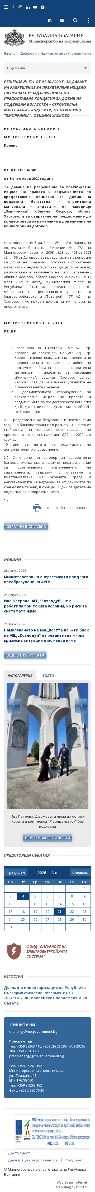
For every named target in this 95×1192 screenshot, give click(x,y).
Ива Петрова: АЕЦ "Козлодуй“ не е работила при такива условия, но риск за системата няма (45, 606)
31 (10, 927)
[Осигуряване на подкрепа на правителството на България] (53, 1131)
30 (84, 919)
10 (10, 904)
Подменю (16, 68)
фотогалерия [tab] (20, 675)
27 (47, 919)
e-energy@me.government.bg (33, 1031)
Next (81, 706)
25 (23, 919)
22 (72, 911)
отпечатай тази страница (66, 507)
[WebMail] (62, 20)
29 (72, 919)
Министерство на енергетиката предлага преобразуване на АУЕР (46, 579)
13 (47, 904)
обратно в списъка (26, 526)
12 (35, 904)
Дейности (28, 53)
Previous (14, 706)
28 (59, 919)
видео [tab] (48, 675)
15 (72, 904)
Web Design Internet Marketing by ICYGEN (71, 1184)
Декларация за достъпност (33, 1160)
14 (59, 904)
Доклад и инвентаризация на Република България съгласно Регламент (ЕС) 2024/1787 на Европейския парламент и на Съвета (45, 995)
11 (23, 904)
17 (10, 911)
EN (50, 20)
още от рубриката (25, 655)
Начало (10, 53)
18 (23, 911)
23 (84, 911)
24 (10, 919)
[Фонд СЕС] (37, 950)
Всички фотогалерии (47, 837)
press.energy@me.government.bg (36, 1056)
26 (35, 919)
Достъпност (19, 1153)
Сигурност (74, 1160)
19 (35, 911)
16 (84, 904)
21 (59, 911)
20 (47, 911)
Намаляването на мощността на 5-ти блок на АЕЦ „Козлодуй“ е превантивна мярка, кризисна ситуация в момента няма (46, 635)
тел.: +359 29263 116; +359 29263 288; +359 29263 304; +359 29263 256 (47, 1049)
